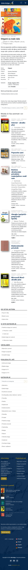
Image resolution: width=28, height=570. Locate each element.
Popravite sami (17, 153)
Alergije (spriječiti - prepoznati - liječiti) (19, 216)
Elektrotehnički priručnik (17, 247)
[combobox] (12, 108)
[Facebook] (14, 560)
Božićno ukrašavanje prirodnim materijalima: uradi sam (19, 174)
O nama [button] (4, 478)
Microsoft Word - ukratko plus (18, 278)
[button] (25, 2)
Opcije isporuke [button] (6, 532)
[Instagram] (17, 560)
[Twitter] (10, 560)
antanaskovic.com (15, 565)
